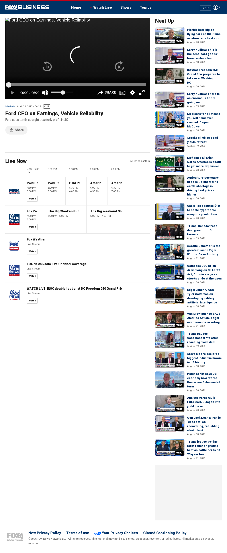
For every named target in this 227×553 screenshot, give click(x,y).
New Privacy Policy (44, 533)
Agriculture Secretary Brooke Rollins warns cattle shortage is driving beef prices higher (203, 186)
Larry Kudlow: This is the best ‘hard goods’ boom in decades (202, 54)
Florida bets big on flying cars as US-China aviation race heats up (204, 34)
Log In (205, 7)
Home (76, 7)
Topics (145, 7)
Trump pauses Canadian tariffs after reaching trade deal (202, 338)
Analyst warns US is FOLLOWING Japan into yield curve (204, 402)
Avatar (215, 7)
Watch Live (102, 7)
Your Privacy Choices (120, 533)
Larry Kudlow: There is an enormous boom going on (203, 98)
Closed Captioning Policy (164, 533)
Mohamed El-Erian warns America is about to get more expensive (204, 162)
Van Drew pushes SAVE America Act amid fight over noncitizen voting (203, 318)
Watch (32, 198)
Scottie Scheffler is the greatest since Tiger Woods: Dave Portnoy (203, 250)
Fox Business (27, 7)
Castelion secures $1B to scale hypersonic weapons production (203, 210)
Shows (125, 7)
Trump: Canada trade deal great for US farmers (202, 230)
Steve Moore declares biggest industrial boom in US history (204, 358)
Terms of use (77, 533)
